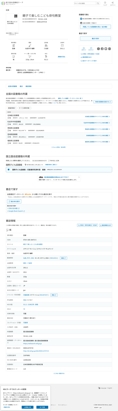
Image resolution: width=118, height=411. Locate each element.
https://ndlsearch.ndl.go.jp (32, 343)
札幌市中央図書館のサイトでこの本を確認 (96, 123)
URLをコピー (91, 50)
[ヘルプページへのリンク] (15, 34)
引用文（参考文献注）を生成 (91, 54)
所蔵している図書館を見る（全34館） (95, 27)
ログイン (112, 5)
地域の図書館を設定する (102, 102)
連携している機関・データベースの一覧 (69, 98)
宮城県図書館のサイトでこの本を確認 (97, 135)
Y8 (24, 309)
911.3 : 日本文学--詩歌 (30, 304)
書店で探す (95, 38)
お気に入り (83, 50)
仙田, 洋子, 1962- (29, 258)
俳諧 (24, 300)
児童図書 (26, 295)
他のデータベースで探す (90, 61)
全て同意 (42, 407)
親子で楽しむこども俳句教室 (32, 244)
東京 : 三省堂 (27, 263)
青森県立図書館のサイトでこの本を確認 (96, 129)
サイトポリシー (62, 405)
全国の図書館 (12, 86)
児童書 (25, 322)
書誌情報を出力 (87, 57)
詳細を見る (61, 57)
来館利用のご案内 (50, 164)
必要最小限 (27, 407)
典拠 (62, 258)
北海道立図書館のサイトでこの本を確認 (96, 116)
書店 (21, 86)
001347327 (43, 295)
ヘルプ (105, 5)
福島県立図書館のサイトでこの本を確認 (96, 142)
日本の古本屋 (13, 208)
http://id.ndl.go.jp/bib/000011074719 (36, 351)
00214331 (53, 258)
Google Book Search (16, 211)
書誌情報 (28, 86)
